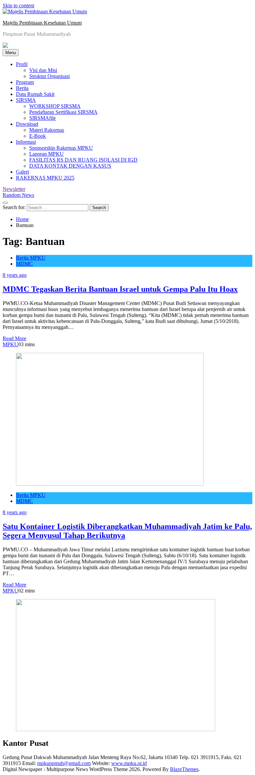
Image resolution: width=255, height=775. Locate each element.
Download (27, 124)
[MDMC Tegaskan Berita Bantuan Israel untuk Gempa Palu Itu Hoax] (110, 484)
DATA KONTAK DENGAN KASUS (70, 166)
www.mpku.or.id (129, 763)
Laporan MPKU (46, 154)
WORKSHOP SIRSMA (55, 106)
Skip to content (18, 5)
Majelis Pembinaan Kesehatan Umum (42, 23)
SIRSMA (26, 100)
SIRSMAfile (42, 118)
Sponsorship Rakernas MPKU (61, 148)
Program (25, 82)
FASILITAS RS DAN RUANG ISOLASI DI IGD (83, 160)
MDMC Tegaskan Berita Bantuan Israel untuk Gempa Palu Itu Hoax (120, 289)
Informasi (26, 142)
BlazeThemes (184, 769)
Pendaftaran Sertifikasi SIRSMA (63, 112)
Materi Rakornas (46, 130)
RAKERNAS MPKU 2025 (45, 178)
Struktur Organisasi (49, 76)
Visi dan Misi (43, 70)
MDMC (24, 264)
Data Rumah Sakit (35, 94)
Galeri (22, 172)
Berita (22, 88)
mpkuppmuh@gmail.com (64, 763)
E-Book (37, 136)
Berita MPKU (30, 258)
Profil (22, 64)
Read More (14, 338)
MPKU (10, 344)
